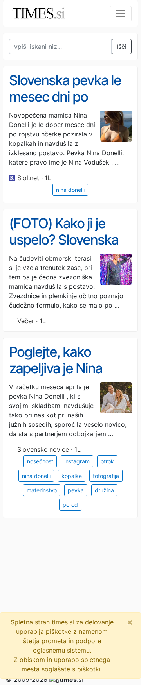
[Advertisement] (70, 594)
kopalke (71, 475)
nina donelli (70, 189)
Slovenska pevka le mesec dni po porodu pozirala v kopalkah (65, 105)
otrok (107, 461)
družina (104, 490)
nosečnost (40, 461)
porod (70, 504)
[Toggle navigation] (121, 13)
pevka (76, 490)
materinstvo (42, 490)
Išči (122, 46)
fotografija (106, 475)
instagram (77, 461)
